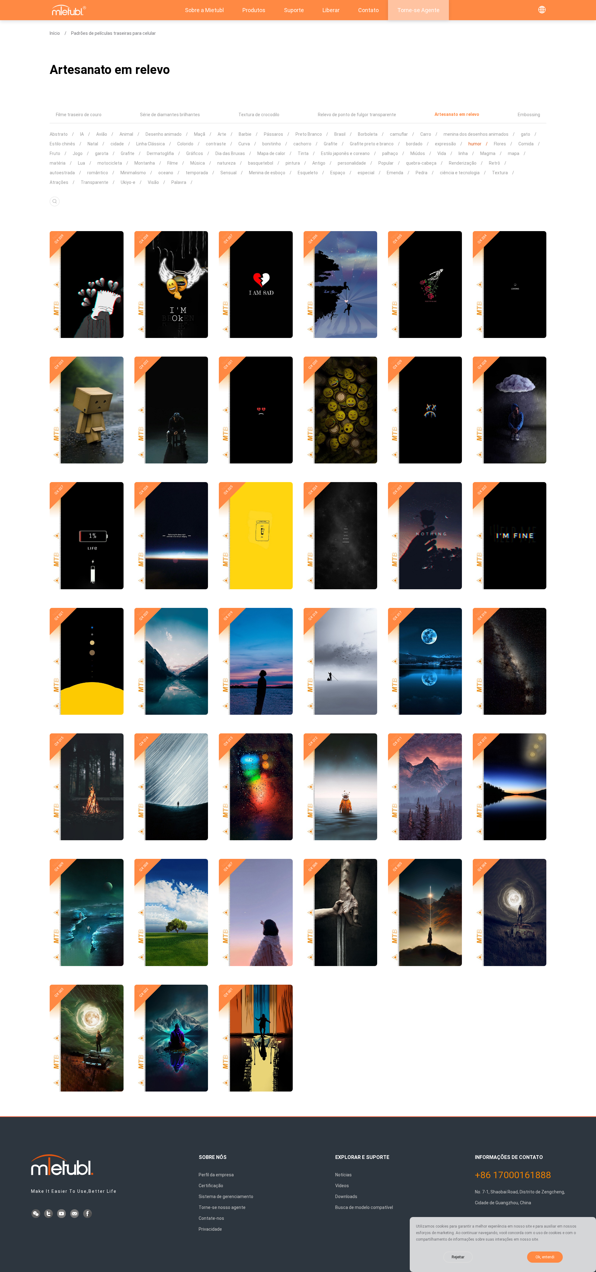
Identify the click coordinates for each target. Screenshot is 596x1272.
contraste (216, 143)
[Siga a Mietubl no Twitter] (49, 1214)
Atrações (59, 182)
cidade (117, 143)
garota (101, 153)
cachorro (302, 143)
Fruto (55, 153)
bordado (414, 143)
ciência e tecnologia (460, 172)
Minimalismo (133, 172)
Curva (244, 143)
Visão (153, 182)
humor (474, 143)
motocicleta (109, 163)
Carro (425, 134)
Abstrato (59, 134)
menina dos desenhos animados (476, 134)
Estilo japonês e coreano (345, 153)
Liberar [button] (331, 10)
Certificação (211, 1185)
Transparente (94, 182)
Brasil (339, 134)
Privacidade (210, 1229)
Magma (487, 153)
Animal (126, 134)
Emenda (395, 172)
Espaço (337, 172)
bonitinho (271, 143)
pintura (293, 163)
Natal (93, 143)
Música (197, 163)
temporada (197, 172)
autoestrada (62, 172)
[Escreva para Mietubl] (75, 1214)
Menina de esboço (267, 172)
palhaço (390, 153)
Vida (441, 153)
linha (463, 153)
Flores (500, 143)
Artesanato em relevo (457, 114)
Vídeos (342, 1185)
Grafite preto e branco (372, 143)
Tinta (303, 153)
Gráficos (194, 153)
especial (366, 172)
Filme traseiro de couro (79, 114)
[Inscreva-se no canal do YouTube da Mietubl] (62, 1214)
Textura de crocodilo (258, 114)
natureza (226, 163)
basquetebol (260, 163)
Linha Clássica (150, 143)
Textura (500, 172)
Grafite (330, 143)
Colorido (185, 143)
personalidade (352, 163)
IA (82, 134)
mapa (513, 153)
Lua (81, 163)
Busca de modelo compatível (364, 1207)
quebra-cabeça (421, 163)
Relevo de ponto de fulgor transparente (357, 114)
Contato (368, 10)
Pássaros (273, 134)
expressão (445, 143)
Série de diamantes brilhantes (170, 114)
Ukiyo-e (128, 182)
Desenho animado (164, 134)
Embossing (529, 114)
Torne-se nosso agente (222, 1207)
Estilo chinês (62, 143)
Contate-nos (211, 1218)
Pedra (421, 172)
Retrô (494, 163)
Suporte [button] (294, 10)
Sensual (228, 172)
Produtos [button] (253, 10)
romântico (97, 172)
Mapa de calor (271, 153)
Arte (222, 134)
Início (55, 33)
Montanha (144, 163)
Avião (101, 134)
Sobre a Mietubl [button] (204, 10)
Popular (386, 163)
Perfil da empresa (216, 1174)
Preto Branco (309, 134)
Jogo (78, 153)
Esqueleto (308, 172)
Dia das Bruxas (230, 153)
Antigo (318, 163)
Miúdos (417, 153)
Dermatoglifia (160, 153)
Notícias (343, 1174)
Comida (526, 143)
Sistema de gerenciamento (226, 1196)
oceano (165, 172)
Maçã (199, 134)
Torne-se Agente (418, 10)
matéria (57, 163)
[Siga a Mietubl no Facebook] (88, 1214)
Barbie (245, 134)
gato (525, 134)
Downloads (346, 1196)
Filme (172, 163)
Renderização (462, 163)
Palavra (178, 182)
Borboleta (367, 134)
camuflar (399, 134)
